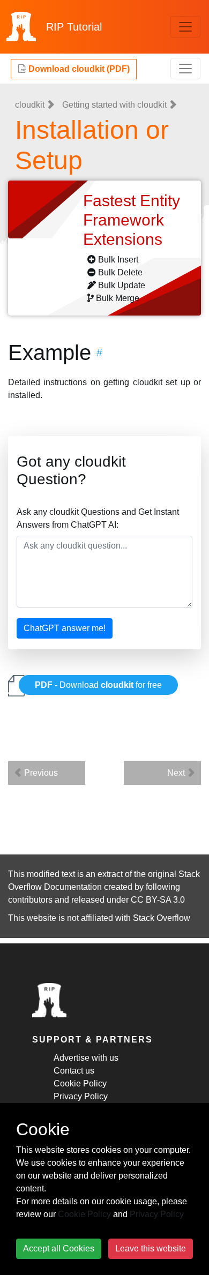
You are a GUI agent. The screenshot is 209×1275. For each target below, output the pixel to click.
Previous (40, 772)
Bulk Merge (117, 298)
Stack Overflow (161, 917)
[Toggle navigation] (185, 27)
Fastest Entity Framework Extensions (131, 220)
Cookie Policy (80, 1083)
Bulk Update (121, 285)
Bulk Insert (118, 259)
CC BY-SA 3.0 (158, 899)
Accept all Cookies (58, 1248)
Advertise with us (86, 1057)
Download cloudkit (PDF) (78, 68)
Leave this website (150, 1248)
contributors (30, 899)
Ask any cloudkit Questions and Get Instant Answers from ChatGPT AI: (98, 518)
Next (177, 772)
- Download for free (98, 684)
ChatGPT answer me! (65, 628)
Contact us (74, 1070)
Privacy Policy (81, 1096)
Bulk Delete (120, 272)
